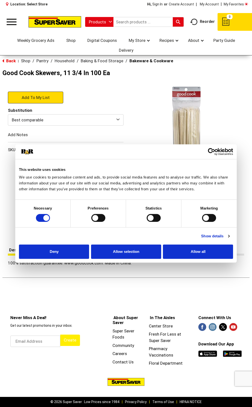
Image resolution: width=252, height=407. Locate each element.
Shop (25, 60)
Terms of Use (163, 402)
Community (123, 345)
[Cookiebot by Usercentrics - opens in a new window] (211, 151)
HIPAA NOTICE (191, 402)
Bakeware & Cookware (151, 60)
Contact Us (123, 361)
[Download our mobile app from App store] (207, 353)
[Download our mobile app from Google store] (232, 353)
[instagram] (213, 328)
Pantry (42, 60)
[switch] (98, 218)
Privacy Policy (136, 402)
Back (10, 60)
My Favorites (234, 4)
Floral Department (166, 363)
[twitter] (223, 328)
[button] (35, 97)
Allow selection (126, 251)
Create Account (181, 4)
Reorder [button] (207, 21)
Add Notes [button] (18, 134)
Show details (212, 236)
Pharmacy (158, 348)
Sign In (157, 4)
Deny (54, 251)
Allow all (198, 251)
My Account (209, 4)
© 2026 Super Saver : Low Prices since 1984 (84, 402)
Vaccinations (161, 355)
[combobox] (99, 22)
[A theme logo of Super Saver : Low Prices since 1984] (55, 21)
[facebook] (202, 328)
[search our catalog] (178, 22)
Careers (119, 353)
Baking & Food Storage (102, 60)
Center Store (161, 326)
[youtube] (233, 328)
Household (65, 60)
